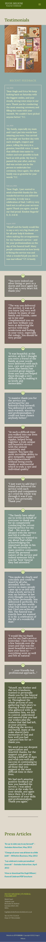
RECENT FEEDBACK (23, 80)
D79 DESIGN (18, 935)
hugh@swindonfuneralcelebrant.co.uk (18, 912)
